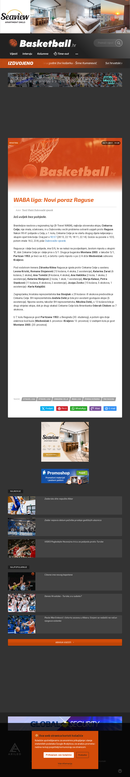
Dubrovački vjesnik (55, 240)
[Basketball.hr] (42, 43)
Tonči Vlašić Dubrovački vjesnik (37, 210)
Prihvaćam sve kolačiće (59, 754)
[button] (76, 53)
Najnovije (15, 491)
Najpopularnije (18, 567)
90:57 (53, 237)
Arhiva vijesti (63, 642)
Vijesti (13, 53)
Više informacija (65, 764)
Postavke (82, 755)
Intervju (27, 53)
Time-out (63, 53)
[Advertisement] (65, 114)
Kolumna (42, 53)
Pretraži (119, 43)
